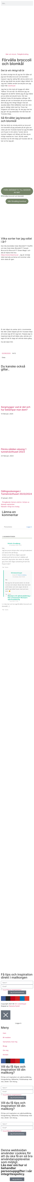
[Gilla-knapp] (2, 346)
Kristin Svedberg (22, 575)
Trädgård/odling (22, 54)
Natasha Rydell (14, 1006)
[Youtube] (17, 998)
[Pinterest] (12, 998)
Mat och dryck (11, 54)
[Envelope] (27, 998)
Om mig (5, 1050)
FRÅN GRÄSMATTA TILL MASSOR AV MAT (17, 191)
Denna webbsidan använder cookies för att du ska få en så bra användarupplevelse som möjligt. (16, 1162)
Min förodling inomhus (17, 201)
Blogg (5, 1046)
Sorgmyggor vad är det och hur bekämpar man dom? (15, 408)
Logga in (29, 527)
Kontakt (5, 1055)
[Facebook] (3, 998)
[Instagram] (8, 998)
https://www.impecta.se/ (9, 255)
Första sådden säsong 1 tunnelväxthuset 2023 (13, 450)
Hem (4, 1033)
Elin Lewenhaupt (20, 1004)
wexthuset (11, 86)
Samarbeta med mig (10, 1042)
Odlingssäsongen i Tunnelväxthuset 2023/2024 (16, 492)
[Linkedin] (22, 998)
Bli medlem (7, 1037)
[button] (2, 363)
